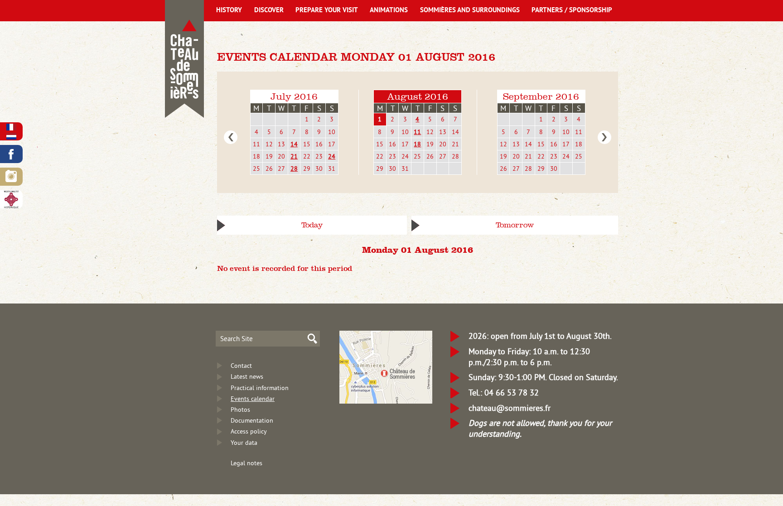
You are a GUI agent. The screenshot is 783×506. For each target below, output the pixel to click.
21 (294, 156)
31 (331, 168)
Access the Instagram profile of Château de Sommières (11, 177)
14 (294, 144)
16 (319, 144)
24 (331, 156)
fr (11, 127)
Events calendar (253, 399)
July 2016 (294, 96)
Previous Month (230, 137)
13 (281, 144)
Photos (240, 409)
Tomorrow (515, 225)
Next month (604, 137)
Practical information (260, 388)
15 (306, 144)
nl (11, 136)
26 (269, 168)
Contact (241, 365)
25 (256, 168)
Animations (389, 10)
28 (294, 168)
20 (281, 156)
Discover (269, 10)
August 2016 (417, 96)
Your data (244, 443)
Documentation (252, 420)
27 (281, 168)
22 (306, 156)
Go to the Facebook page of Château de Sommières (11, 154)
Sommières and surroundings (470, 10)
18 (256, 156)
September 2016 (541, 96)
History (229, 10)
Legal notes (246, 463)
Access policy (249, 431)
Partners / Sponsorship (572, 10)
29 (306, 168)
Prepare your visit (326, 10)
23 (319, 156)
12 (269, 144)
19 (269, 156)
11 (256, 144)
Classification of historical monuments (11, 199)
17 (331, 144)
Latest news (247, 376)
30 (319, 168)
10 (331, 132)
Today (312, 225)
